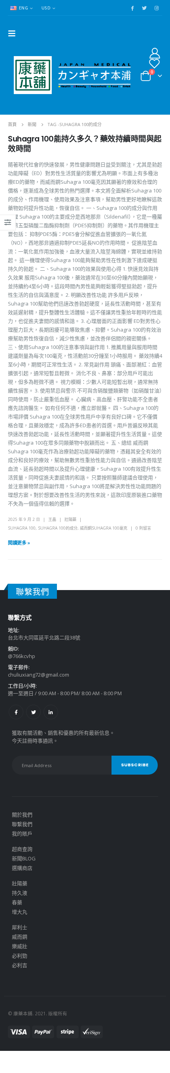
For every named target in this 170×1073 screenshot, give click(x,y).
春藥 (17, 902)
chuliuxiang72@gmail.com (38, 674)
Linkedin (50, 712)
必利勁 (19, 955)
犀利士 (19, 927)
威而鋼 (19, 936)
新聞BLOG (24, 858)
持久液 (19, 892)
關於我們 (22, 814)
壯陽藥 (70, 519)
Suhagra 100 (22, 528)
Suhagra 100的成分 (57, 528)
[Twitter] (144, 8)
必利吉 (19, 965)
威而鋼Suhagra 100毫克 (103, 528)
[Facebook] (132, 8)
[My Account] (155, 52)
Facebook (16, 712)
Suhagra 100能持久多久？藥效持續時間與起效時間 (85, 144)
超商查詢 (22, 848)
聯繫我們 (22, 824)
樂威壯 (19, 946)
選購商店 (22, 867)
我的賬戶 (22, 833)
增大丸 (19, 911)
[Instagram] (156, 8)
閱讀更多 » (19, 542)
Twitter (33, 712)
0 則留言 (143, 528)
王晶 (52, 519)
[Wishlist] (154, 63)
